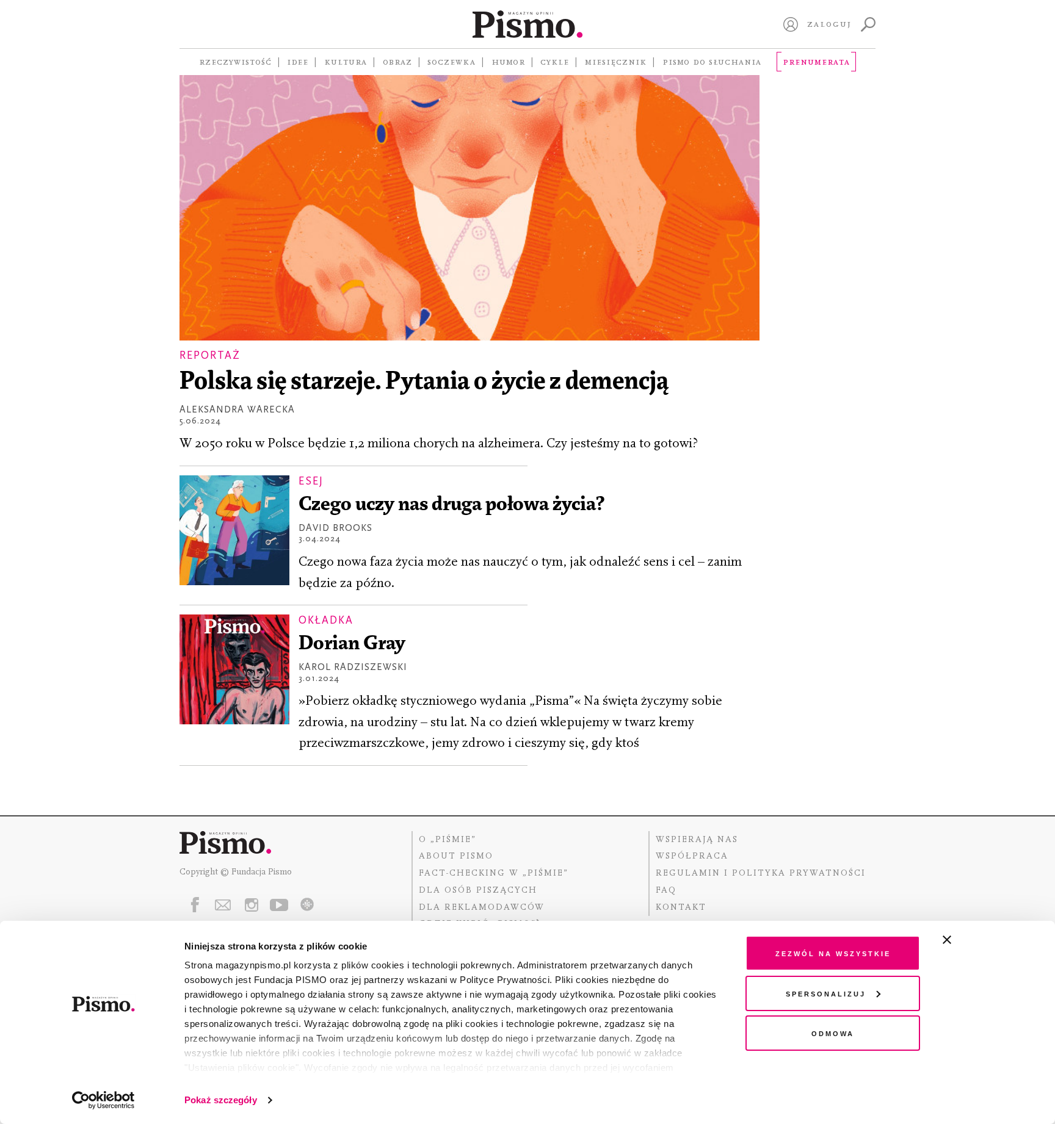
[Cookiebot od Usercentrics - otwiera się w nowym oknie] (103, 1100)
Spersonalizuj (826, 993)
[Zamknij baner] (979, 939)
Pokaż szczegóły (220, 1100)
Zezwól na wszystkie (833, 953)
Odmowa (832, 1033)
